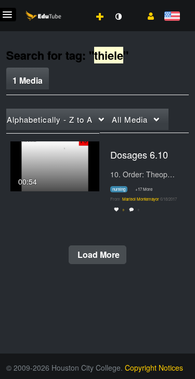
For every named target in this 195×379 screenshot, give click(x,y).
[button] (147, 15)
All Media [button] (130, 119)
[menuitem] (77, 5)
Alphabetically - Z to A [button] (50, 119)
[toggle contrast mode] (118, 16)
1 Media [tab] (27, 80)
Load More (97, 254)
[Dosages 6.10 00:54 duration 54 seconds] (54, 165)
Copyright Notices (154, 367)
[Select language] (172, 17)
